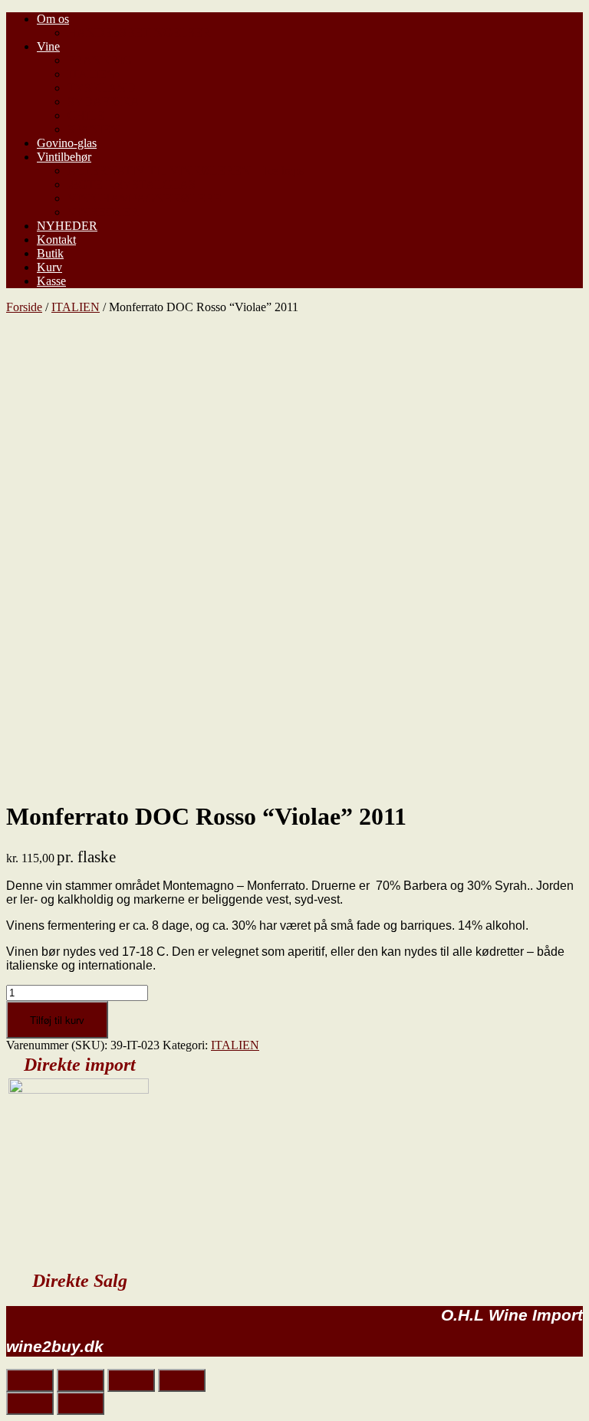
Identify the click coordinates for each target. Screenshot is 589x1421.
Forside (24, 306)
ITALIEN (91, 73)
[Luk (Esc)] (30, 1380)
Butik (50, 253)
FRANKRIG (99, 60)
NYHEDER (67, 225)
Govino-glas (67, 142)
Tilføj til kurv (57, 1019)
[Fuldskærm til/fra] (131, 1380)
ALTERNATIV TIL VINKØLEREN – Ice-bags (185, 170)
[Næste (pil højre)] (80, 1403)
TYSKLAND (101, 87)
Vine (48, 46)
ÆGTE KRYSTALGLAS (131, 184)
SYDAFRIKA (103, 101)
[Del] (80, 1380)
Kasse (51, 280)
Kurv (49, 267)
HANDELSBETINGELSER (139, 32)
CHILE (85, 115)
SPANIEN (93, 129)
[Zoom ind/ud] (182, 1380)
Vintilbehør (64, 156)
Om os (53, 18)
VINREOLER (103, 211)
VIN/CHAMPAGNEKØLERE (144, 198)
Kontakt (56, 239)
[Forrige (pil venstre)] (30, 1403)
